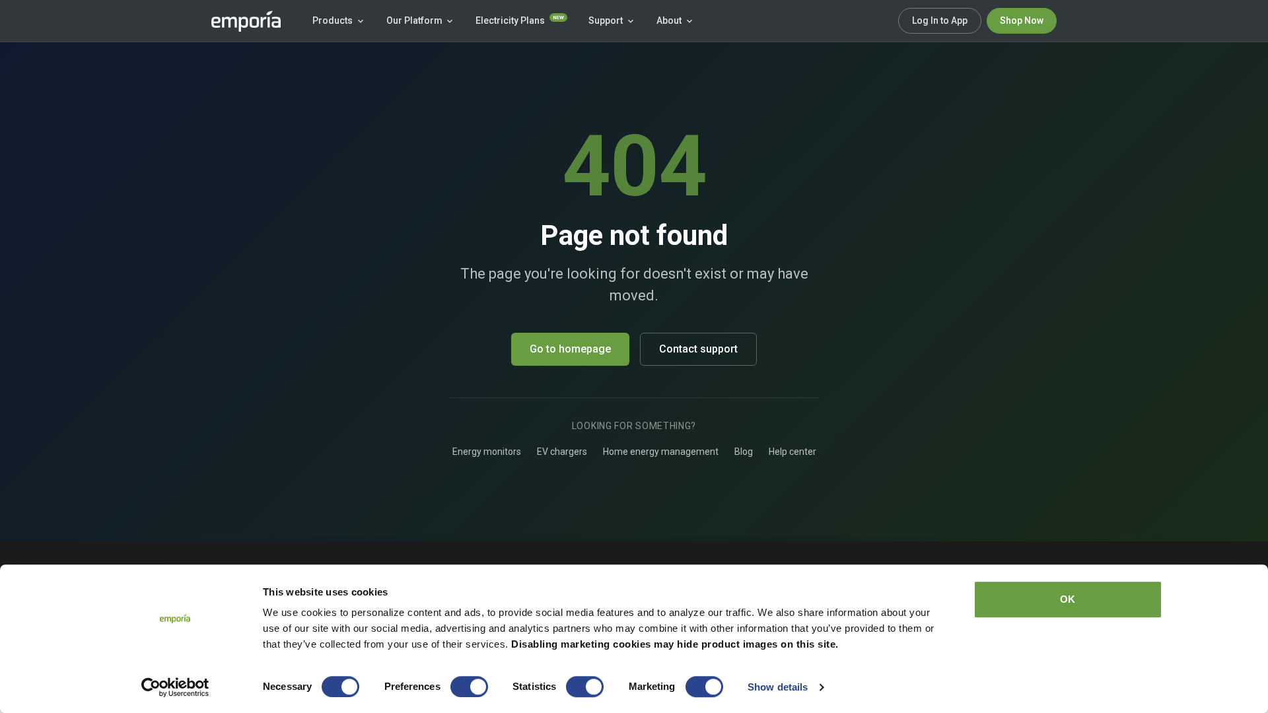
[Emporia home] (246, 21)
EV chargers (562, 451)
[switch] (469, 686)
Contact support (698, 349)
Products (332, 20)
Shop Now (1021, 20)
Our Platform (414, 20)
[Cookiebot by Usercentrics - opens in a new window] (175, 687)
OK (1067, 599)
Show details (778, 687)
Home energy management (661, 451)
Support (605, 20)
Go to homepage (570, 349)
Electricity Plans (520, 20)
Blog (743, 451)
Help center (792, 451)
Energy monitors (486, 451)
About (669, 20)
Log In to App (940, 20)
